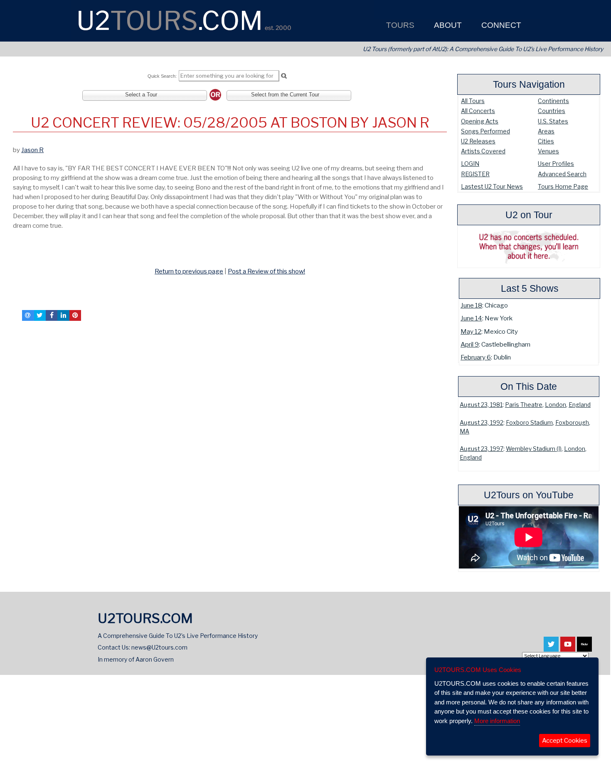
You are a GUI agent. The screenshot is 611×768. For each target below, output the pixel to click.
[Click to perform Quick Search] (283, 76)
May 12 (471, 331)
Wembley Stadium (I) (534, 449)
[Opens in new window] (551, 648)
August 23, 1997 (481, 449)
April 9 (470, 344)
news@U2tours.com (159, 647)
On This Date (528, 386)
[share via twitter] (40, 315)
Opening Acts (479, 121)
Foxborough (572, 422)
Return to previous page (189, 271)
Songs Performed (485, 131)
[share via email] (28, 315)
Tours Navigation (529, 84)
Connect (500, 25)
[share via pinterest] (75, 315)
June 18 (471, 305)
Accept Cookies (564, 740)
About (447, 25)
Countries (551, 110)
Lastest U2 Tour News (492, 186)
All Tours (473, 100)
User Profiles (556, 163)
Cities (546, 141)
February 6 (476, 357)
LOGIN (470, 163)
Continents (553, 100)
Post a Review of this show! (266, 271)
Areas (546, 131)
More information (497, 720)
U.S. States (553, 121)
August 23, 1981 (481, 404)
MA (464, 431)
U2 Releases (478, 141)
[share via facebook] (51, 315)
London (555, 404)
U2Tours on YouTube (529, 495)
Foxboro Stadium (529, 422)
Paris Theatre (523, 404)
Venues (548, 151)
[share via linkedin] (63, 315)
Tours (399, 25)
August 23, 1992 (481, 422)
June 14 (471, 318)
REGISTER (475, 173)
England (580, 404)
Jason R (32, 150)
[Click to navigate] (14, 253)
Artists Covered (483, 151)
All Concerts (478, 110)
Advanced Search (562, 173)
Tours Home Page (563, 186)
